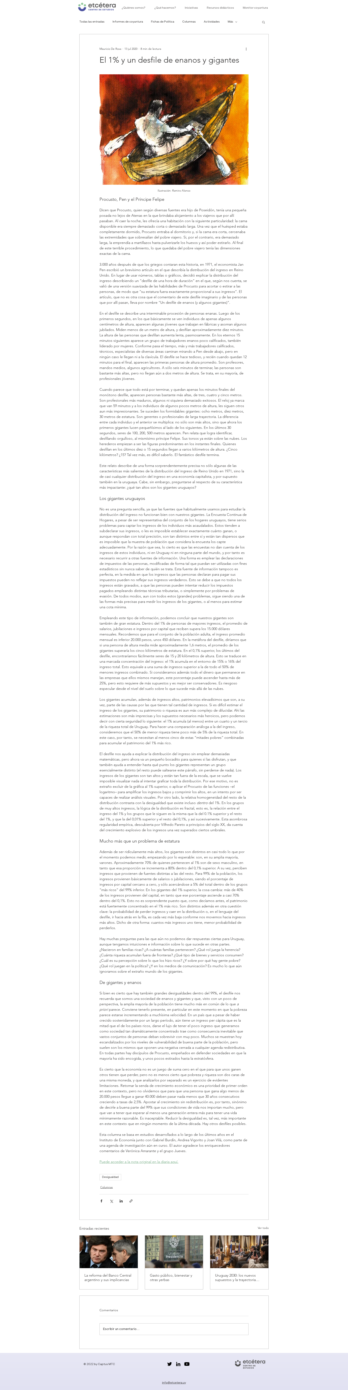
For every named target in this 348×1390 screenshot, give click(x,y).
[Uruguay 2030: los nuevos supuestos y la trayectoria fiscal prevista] (239, 1252)
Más (230, 21)
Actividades (212, 21)
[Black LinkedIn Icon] (178, 1364)
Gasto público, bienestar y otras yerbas (171, 1277)
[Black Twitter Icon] (170, 1364)
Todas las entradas (92, 21)
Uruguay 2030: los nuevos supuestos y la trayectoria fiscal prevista (235, 1277)
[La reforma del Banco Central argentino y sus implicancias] (109, 1252)
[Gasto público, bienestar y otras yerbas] (174, 1252)
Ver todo (263, 1228)
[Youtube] (187, 1364)
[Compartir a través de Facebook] (101, 1201)
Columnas (189, 21)
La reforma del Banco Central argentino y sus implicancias (107, 1277)
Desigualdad (110, 1177)
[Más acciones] (246, 48)
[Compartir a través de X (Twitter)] (111, 1201)
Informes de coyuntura (128, 21)
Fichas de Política (162, 21)
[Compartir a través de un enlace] (131, 1201)
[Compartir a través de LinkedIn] (121, 1201)
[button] (263, 22)
